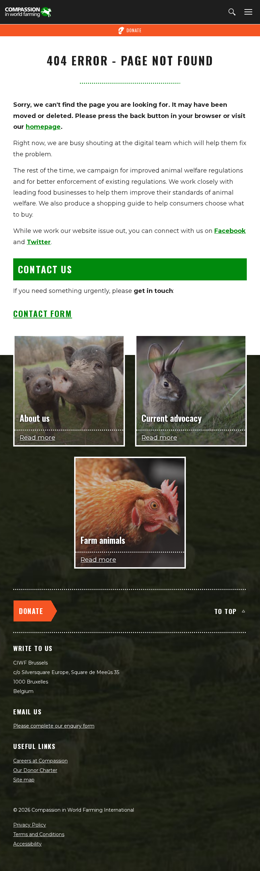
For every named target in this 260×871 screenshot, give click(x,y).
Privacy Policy (29, 825)
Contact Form (42, 313)
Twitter (39, 242)
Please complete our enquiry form (53, 726)
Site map (24, 780)
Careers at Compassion (40, 761)
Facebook (230, 231)
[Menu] (247, 12)
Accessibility (27, 844)
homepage (43, 127)
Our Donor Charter (35, 770)
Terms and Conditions (38, 834)
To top (225, 611)
